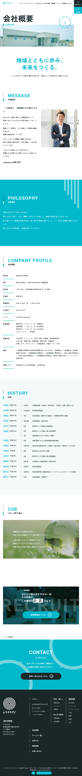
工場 (70, 713)
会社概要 (64, 3)
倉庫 (70, 716)
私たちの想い (36, 708)
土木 (70, 722)
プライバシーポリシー (44, 773)
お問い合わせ (37, 751)
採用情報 (35, 746)
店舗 (70, 719)
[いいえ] (79, 771)
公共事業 (57, 721)
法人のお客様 (46, 3)
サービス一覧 (37, 735)
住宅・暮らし (39, 3)
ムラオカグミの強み (39, 711)
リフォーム (57, 706)
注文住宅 (71, 703)
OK (33, 773)
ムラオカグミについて (29, 3)
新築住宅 (57, 703)
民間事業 (57, 718)
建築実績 (53, 3)
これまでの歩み (37, 715)
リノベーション (73, 709)
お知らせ (35, 740)
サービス (58, 3)
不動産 (56, 709)
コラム (21, 3)
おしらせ (69, 3)
